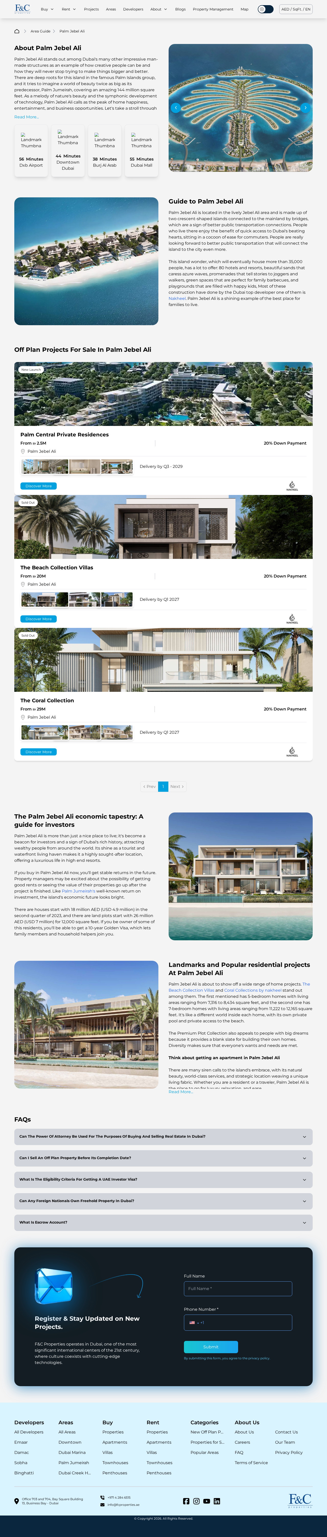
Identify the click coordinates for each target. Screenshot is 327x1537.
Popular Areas (205, 1452)
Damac (21, 1452)
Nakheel (177, 298)
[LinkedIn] (216, 1501)
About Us (244, 1432)
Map (244, 9)
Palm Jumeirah (74, 1462)
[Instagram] (196, 1501)
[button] (194, 1322)
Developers (133, 9)
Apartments (114, 1442)
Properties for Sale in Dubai (208, 1442)
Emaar (21, 1442)
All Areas (67, 1432)
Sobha (20, 1462)
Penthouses (114, 1473)
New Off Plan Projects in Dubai (208, 1432)
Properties (113, 1432)
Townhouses (115, 1462)
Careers (242, 1442)
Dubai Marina (72, 1452)
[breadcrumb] (16, 31)
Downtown (70, 1442)
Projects (91, 9)
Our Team (285, 1442)
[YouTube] (206, 1501)
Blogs (180, 9)
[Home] (22, 9)
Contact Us (286, 1432)
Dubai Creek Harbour (75, 1473)
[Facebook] (186, 1501)
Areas (111, 9)
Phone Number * (201, 1309)
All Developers (28, 1432)
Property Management (213, 9)
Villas (107, 1452)
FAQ (239, 1452)
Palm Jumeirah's (78, 891)
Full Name (194, 1276)
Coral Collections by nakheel (253, 990)
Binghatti (24, 1473)
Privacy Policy (289, 1452)
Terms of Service (251, 1462)
